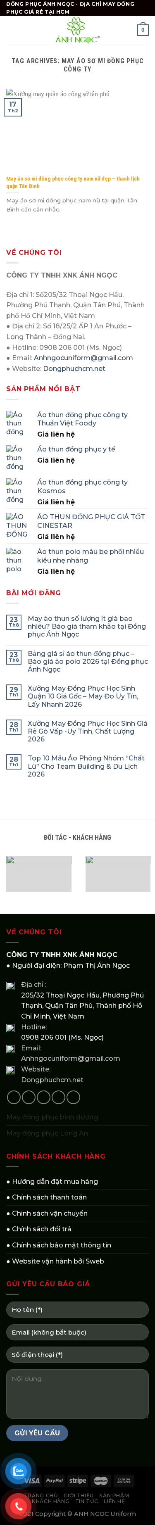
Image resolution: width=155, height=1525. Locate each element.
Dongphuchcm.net (74, 369)
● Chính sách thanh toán (46, 1197)
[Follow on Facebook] (14, 1097)
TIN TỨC (86, 1501)
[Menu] (11, 30)
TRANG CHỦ (41, 1495)
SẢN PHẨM (114, 1495)
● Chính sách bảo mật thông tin (58, 1245)
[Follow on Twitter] (43, 1097)
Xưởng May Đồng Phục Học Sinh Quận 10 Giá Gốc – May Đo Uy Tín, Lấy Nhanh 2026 (83, 696)
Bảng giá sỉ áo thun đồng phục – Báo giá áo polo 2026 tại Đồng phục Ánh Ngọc (88, 661)
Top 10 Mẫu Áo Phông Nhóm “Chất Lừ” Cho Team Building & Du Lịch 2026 (86, 766)
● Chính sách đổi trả (39, 1229)
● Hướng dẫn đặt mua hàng (52, 1181)
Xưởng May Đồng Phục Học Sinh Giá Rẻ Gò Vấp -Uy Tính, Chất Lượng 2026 (88, 731)
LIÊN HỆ (114, 1501)
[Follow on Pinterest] (73, 1097)
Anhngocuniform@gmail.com (83, 358)
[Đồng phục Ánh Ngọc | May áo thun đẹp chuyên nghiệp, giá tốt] (78, 30)
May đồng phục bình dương (52, 1117)
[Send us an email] (58, 1097)
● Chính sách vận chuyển (47, 1213)
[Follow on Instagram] (29, 1097)
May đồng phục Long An (47, 1133)
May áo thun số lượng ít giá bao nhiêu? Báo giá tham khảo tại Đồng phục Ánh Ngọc (87, 626)
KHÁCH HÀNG (50, 1501)
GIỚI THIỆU (79, 1495)
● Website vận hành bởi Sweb (55, 1261)
